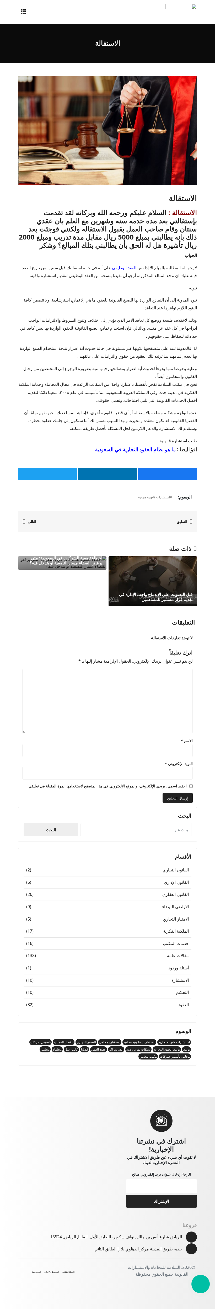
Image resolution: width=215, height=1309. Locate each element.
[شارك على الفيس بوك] (167, 474)
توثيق (186, 1049)
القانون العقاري (175, 894)
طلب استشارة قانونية (178, 441)
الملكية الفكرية (176, 931)
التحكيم (182, 992)
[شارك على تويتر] (47, 474)
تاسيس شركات (40, 1042)
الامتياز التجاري (176, 919)
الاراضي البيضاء (175, 907)
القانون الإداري (176, 882)
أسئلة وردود (178, 968)
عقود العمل (98, 1049)
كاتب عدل (71, 1049)
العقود (183, 1004)
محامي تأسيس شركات (175, 1056)
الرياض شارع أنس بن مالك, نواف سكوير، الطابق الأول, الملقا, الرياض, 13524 (116, 1237)
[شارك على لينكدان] (107, 474)
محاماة (57, 1049)
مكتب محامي (148, 1056)
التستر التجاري (86, 1042)
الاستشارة (180, 980)
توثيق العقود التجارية (167, 1049)
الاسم (187, 740)
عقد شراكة (116, 1049)
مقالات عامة (178, 955)
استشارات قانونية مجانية (154, 497)
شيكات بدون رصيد (138, 1049)
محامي (45, 1049)
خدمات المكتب (176, 943)
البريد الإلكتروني (179, 763)
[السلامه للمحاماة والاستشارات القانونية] (181, 12)
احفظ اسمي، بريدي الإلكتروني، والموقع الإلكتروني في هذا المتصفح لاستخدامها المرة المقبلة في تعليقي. (107, 785)
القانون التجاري (176, 870)
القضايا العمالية (63, 1042)
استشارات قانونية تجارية (174, 1042)
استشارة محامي (109, 1042)
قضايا (84, 1049)
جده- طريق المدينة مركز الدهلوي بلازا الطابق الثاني (138, 1249)
